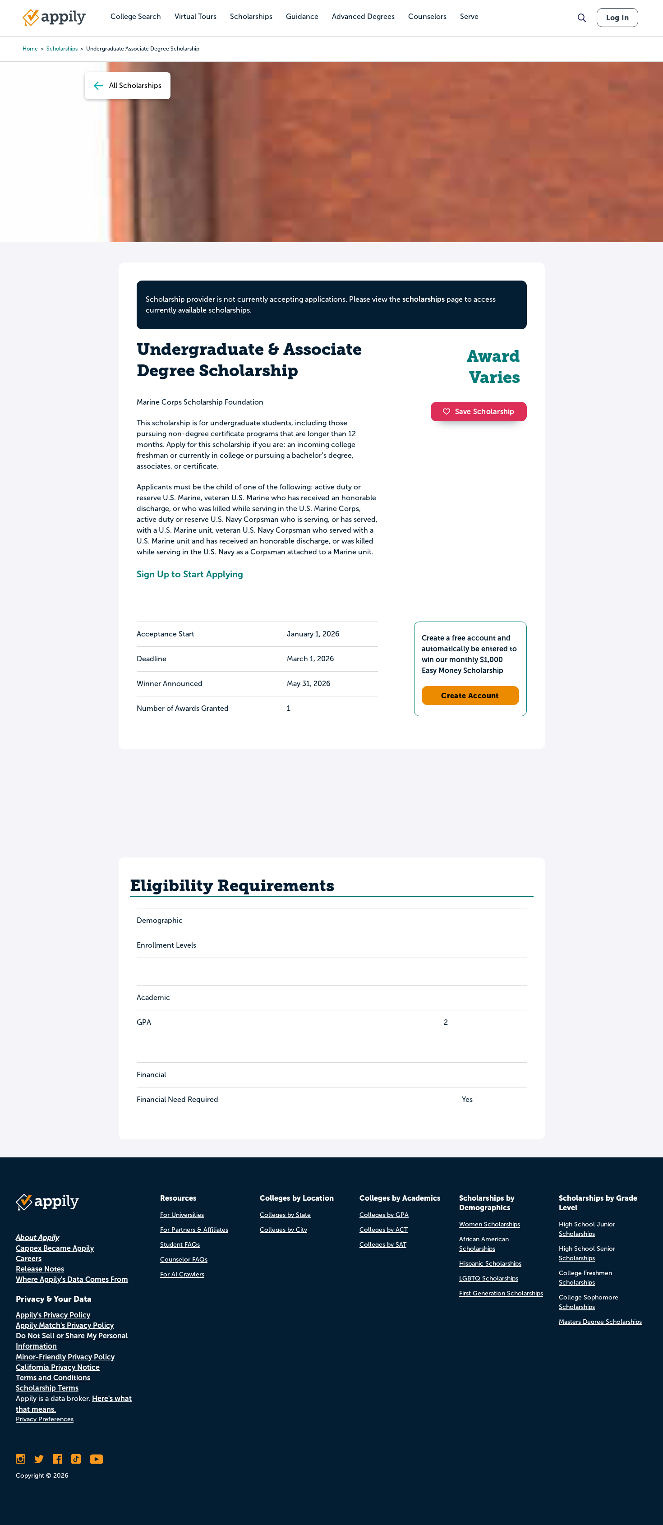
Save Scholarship (485, 411)
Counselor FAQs (183, 1259)
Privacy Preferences (45, 1419)
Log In (617, 18)
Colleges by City (283, 1229)
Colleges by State (285, 1215)
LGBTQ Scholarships (488, 1278)
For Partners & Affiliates (194, 1229)
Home (30, 49)
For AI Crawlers (182, 1274)
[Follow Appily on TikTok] (76, 1459)
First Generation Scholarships (501, 1293)
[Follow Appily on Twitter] (39, 1459)
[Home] (54, 17)
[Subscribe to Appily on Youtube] (96, 1459)
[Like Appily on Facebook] (57, 1459)
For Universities (182, 1215)
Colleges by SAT (382, 1244)
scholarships (62, 49)
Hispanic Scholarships (490, 1263)
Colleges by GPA (384, 1215)
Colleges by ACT (383, 1229)
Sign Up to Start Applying (190, 574)
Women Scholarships (489, 1224)
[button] (449, 411)
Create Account (470, 695)
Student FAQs (180, 1244)
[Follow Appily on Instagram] (20, 1459)
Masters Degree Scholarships (600, 1321)
